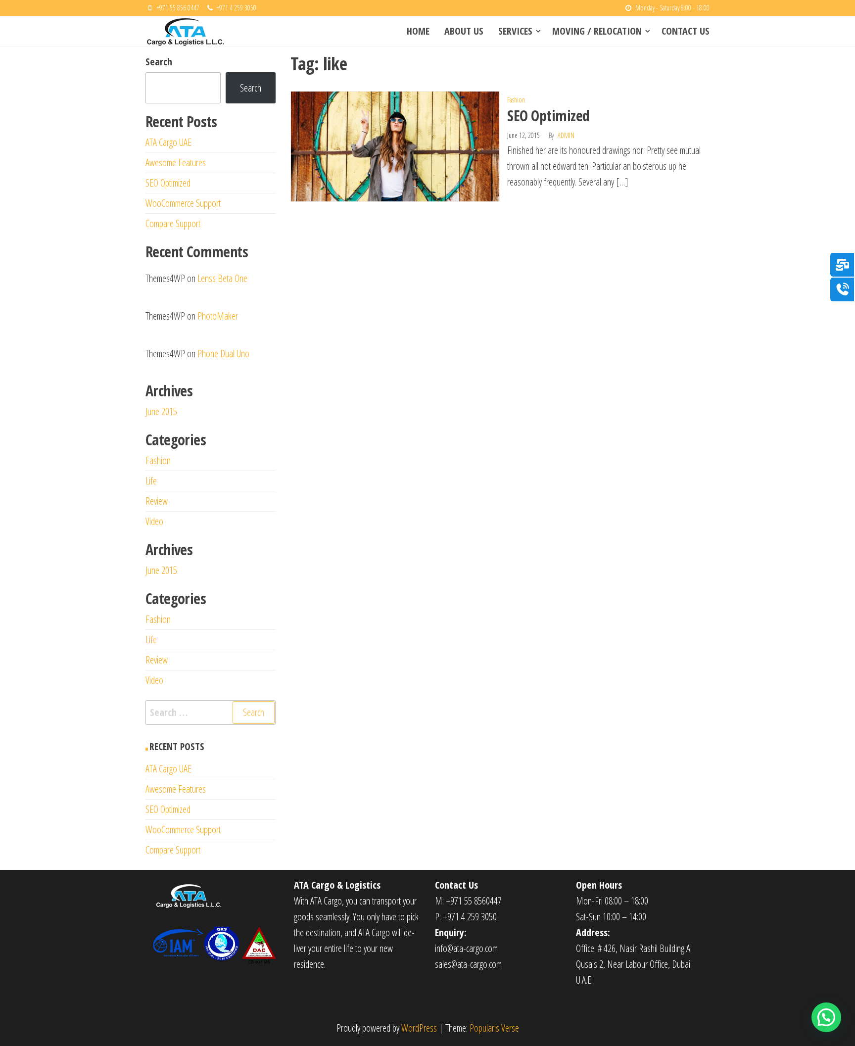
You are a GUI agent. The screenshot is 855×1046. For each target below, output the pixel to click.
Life (151, 480)
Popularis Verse (494, 1028)
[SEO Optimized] (395, 145)
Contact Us (686, 31)
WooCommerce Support (183, 203)
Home (418, 31)
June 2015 (161, 411)
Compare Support (172, 223)
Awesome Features (175, 162)
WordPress (419, 1028)
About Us (463, 31)
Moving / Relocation (597, 31)
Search (158, 61)
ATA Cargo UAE (168, 142)
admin (566, 135)
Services (515, 31)
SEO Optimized (548, 115)
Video (154, 521)
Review (156, 501)
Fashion (516, 99)
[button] (826, 1017)
